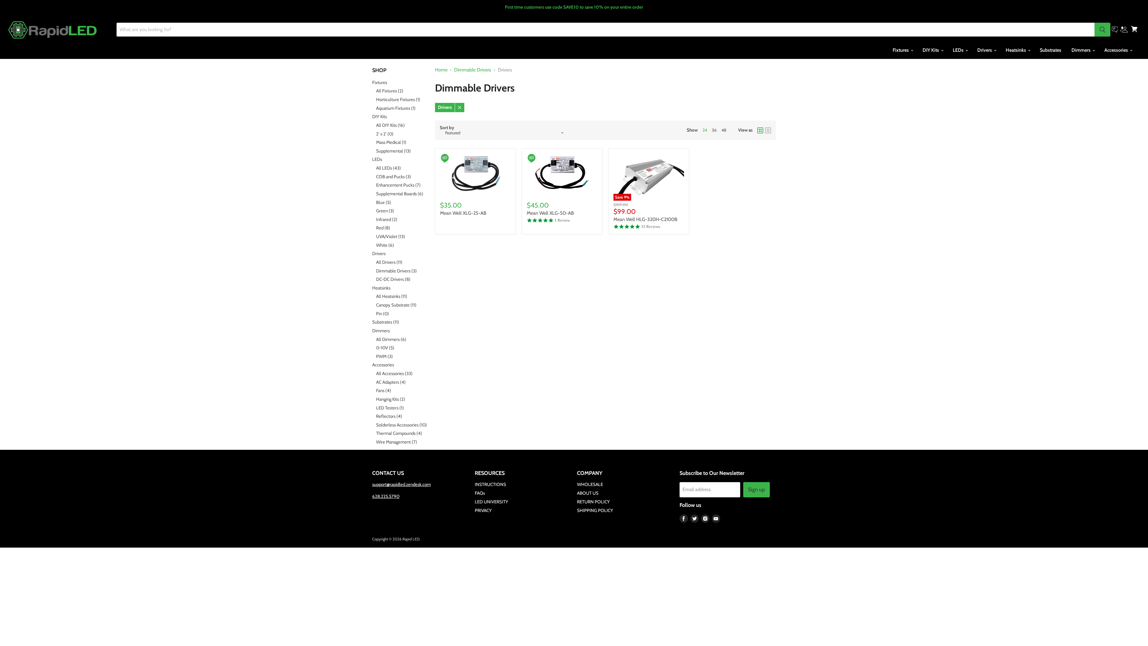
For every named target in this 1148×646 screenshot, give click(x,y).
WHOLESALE (590, 484)
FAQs (480, 493)
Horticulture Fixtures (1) (398, 99)
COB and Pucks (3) (393, 176)
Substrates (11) (385, 322)
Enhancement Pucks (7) (398, 185)
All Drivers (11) (389, 262)
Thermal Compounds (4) (399, 433)
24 (705, 130)
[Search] (1102, 29)
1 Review (562, 220)
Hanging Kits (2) (390, 399)
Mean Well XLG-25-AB (463, 213)
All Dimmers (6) (391, 339)
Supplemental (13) (393, 151)
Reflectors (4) (389, 416)
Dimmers (1081, 50)
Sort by (447, 127)
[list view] (768, 130)
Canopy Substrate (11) (396, 305)
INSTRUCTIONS (490, 484)
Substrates (1050, 50)
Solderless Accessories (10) (401, 425)
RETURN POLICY (593, 502)
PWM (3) (384, 356)
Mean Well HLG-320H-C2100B (645, 219)
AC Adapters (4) (391, 382)
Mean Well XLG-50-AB (550, 213)
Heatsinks (1016, 50)
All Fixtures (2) (389, 91)
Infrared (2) (386, 219)
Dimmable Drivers (472, 70)
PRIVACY (483, 510)
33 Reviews (650, 226)
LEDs (959, 50)
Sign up (756, 489)
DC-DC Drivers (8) (393, 279)
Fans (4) (383, 390)
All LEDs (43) (388, 168)
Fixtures (901, 50)
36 (714, 130)
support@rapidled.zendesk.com (401, 484)
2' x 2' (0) (384, 134)
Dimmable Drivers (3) (396, 271)
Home (441, 70)
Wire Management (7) (396, 442)
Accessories (1116, 50)
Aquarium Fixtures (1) (396, 108)
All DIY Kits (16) (390, 125)
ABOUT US (588, 493)
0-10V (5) (385, 348)
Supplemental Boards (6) (399, 193)
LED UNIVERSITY (491, 502)
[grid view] (760, 130)
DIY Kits (931, 50)
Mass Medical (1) (391, 142)
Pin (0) (382, 313)
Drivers (985, 50)
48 (723, 130)
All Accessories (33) (394, 373)
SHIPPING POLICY (595, 510)
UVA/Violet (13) (390, 236)
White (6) (385, 245)
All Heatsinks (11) (391, 296)
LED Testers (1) (390, 408)
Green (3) (385, 211)
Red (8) (383, 228)
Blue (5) (383, 202)
